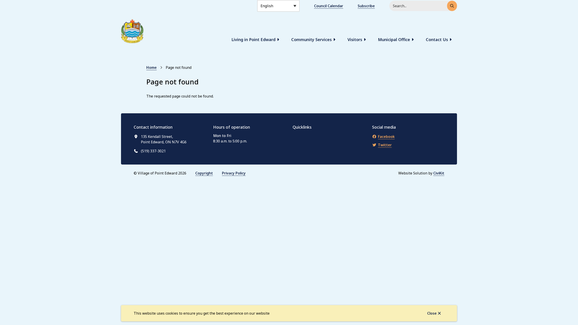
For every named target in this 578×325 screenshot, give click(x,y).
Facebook (386, 136)
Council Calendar (328, 5)
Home (151, 67)
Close (432, 313)
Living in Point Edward (253, 39)
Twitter (385, 144)
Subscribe (366, 5)
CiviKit (438, 173)
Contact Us (437, 39)
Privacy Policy (234, 173)
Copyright (204, 173)
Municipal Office (394, 39)
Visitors (354, 39)
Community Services (311, 39)
